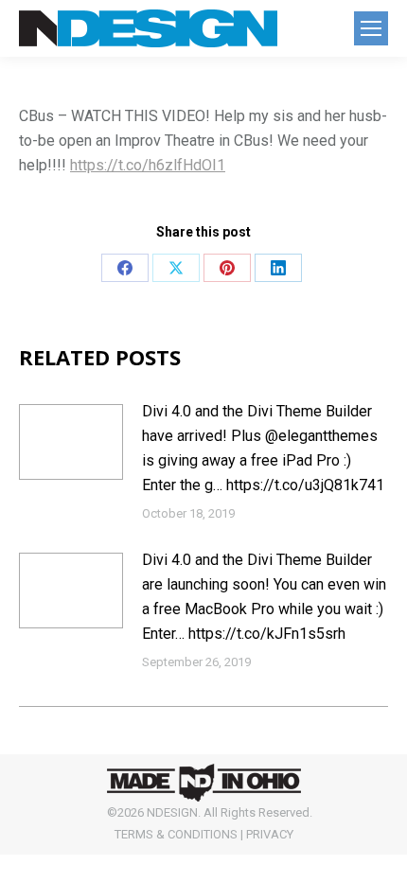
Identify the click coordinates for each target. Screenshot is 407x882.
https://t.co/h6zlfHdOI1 (147, 165)
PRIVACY (269, 834)
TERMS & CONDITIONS (176, 834)
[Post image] (71, 442)
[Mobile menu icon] (371, 28)
